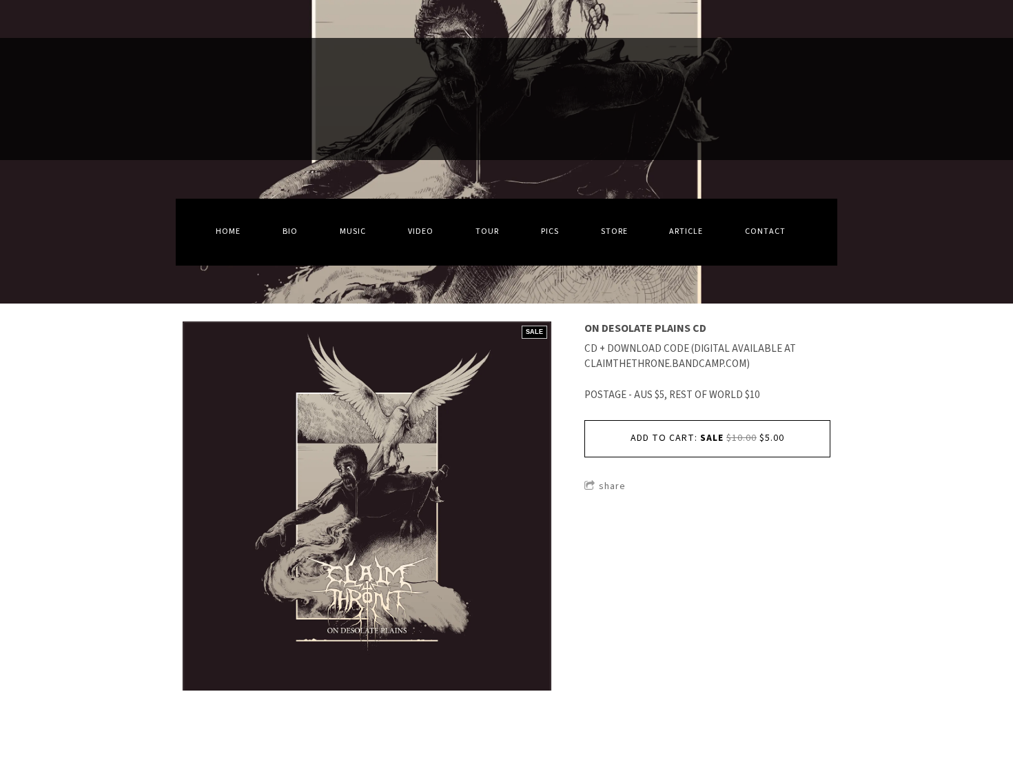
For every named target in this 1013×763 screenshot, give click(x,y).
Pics (550, 231)
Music (353, 231)
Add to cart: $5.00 (707, 438)
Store (614, 231)
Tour (487, 231)
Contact (765, 231)
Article (686, 231)
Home (228, 231)
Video (420, 231)
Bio (290, 231)
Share (612, 486)
